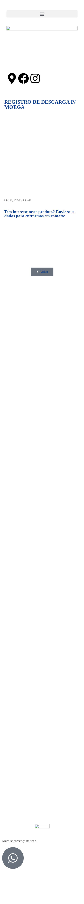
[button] (42, 13)
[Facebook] (23, 78)
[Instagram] (35, 78)
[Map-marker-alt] (11, 78)
